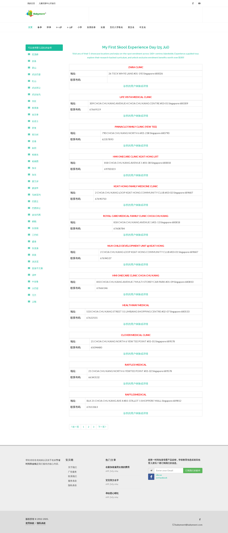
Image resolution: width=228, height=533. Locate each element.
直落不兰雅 (36, 268)
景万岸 (34, 181)
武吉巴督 (35, 74)
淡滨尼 (34, 261)
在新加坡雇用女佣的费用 (118, 467)
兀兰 (33, 295)
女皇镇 (34, 228)
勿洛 (33, 61)
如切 (33, 148)
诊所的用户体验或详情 (135, 85)
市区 (33, 101)
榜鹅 (33, 221)
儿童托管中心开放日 (47, 3)
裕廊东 (34, 154)
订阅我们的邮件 (192, 470)
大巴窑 (34, 288)
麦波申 (34, 188)
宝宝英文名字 (112, 480)
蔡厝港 (34, 107)
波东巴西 (35, 214)
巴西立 (34, 201)
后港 (33, 141)
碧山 (33, 67)
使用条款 (30, 523)
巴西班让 (35, 208)
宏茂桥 (34, 54)
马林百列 (35, 194)
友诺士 (34, 121)
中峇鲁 (34, 281)
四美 (33, 255)
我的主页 (31, 3)
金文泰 (34, 114)
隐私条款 (72, 485)
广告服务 (72, 471)
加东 (33, 174)
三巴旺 (34, 234)
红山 (33, 81)
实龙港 (34, 248)
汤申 (33, 275)
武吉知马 (35, 94)
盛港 (33, 241)
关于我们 (72, 467)
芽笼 (33, 128)
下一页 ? (102, 426)
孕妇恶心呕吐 (112, 493)
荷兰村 (34, 134)
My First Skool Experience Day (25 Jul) (135, 47)
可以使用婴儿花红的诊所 (40, 47)
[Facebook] (193, 3)
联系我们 (72, 476)
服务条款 (72, 480)
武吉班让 (35, 87)
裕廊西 (34, 161)
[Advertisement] (145, 15)
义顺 (33, 301)
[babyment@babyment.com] (199, 3)
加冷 (33, 168)
